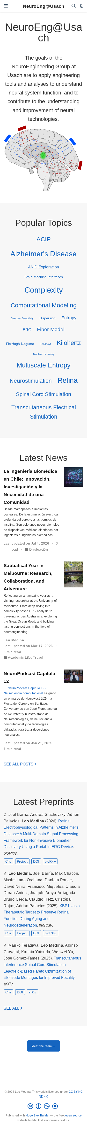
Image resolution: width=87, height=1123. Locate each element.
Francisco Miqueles (45, 886)
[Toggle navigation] (6, 6)
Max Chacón (66, 873)
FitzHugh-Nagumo (20, 344)
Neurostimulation (31, 381)
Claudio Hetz (41, 899)
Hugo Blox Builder (38, 1115)
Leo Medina (14, 640)
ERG (27, 330)
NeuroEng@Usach (43, 6)
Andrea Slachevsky (47, 814)
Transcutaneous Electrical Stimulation (43, 412)
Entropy (68, 317)
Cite (8, 861)
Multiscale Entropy (44, 365)
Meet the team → (43, 1046)
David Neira (14, 886)
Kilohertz (69, 342)
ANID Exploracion (43, 267)
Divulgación (38, 549)
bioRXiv (50, 933)
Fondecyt (45, 344)
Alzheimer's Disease (43, 254)
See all (12, 1008)
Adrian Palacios (30, 906)
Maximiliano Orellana (23, 880)
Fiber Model (51, 329)
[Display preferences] (81, 6)
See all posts (19, 764)
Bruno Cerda (15, 899)
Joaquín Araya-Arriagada (52, 892)
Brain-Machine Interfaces (43, 277)
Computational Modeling (44, 305)
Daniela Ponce (58, 880)
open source (73, 1115)
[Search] (74, 6)
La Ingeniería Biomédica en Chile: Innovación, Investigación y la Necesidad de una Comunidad (30, 486)
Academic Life (19, 657)
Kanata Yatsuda (35, 952)
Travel (38, 657)
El (5, 688)
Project (22, 861)
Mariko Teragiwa (23, 945)
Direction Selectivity (22, 318)
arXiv (32, 992)
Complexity (43, 290)
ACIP (43, 239)
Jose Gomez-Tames (22, 958)
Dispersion (47, 318)
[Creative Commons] (44, 1106)
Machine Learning (43, 354)
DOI (36, 861)
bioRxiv (50, 861)
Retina (68, 380)
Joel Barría (18, 814)
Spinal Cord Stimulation (43, 394)
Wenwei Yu (62, 952)
